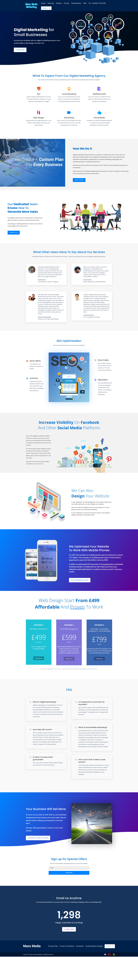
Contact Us (46, 8)
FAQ (84, 3)
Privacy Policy (53, 946)
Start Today (79, 180)
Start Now (21, 50)
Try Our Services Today (80, 580)
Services (51, 3)
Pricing (66, 3)
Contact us (14, 232)
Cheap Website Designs (94, 946)
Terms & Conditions (67, 946)
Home (43, 3)
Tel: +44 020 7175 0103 (97, 3)
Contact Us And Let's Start (38, 838)
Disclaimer (80, 946)
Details (59, 3)
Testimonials (76, 3)
